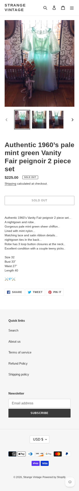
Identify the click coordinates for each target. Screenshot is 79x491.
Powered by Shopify (54, 477)
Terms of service (19, 352)
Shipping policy (18, 374)
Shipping (10, 183)
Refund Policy (18, 363)
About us (14, 341)
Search (13, 330)
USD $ (38, 439)
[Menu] (71, 7)
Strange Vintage (15, 7)
